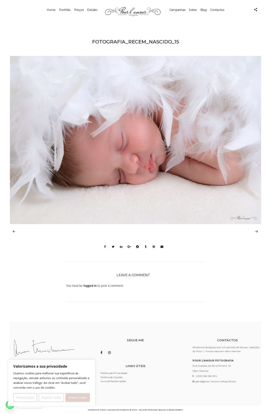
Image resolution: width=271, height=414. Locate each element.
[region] (51, 383)
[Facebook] (104, 352)
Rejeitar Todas (51, 397)
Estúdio (92, 10)
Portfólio (65, 10)
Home (51, 10)
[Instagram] (111, 352)
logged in (90, 286)
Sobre (193, 10)
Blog (203, 10)
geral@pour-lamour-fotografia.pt (216, 381)
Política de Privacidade (114, 373)
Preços (79, 10)
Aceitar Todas (77, 397)
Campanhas (177, 10)
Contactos (217, 10)
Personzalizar (25, 397)
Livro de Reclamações (113, 381)
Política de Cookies (112, 377)
